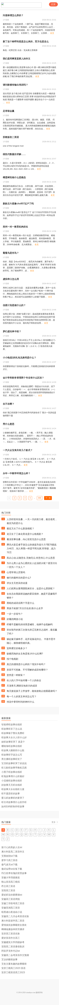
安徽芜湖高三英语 (10, 907)
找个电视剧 (12, 659)
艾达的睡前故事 (9, 959)
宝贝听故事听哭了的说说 (14, 763)
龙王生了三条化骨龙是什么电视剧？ (25, 534)
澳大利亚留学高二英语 (12, 920)
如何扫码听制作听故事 (12, 806)
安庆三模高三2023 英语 (13, 968)
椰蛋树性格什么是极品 (14, 177)
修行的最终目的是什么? (19, 577)
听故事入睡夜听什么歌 (12, 750)
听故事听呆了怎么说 (11, 729)
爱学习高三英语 (9, 860)
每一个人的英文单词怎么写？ (22, 696)
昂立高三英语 (8, 886)
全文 (52, 33)
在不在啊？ (8, 404)
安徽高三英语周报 (10, 899)
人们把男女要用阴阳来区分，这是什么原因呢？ (31, 588)
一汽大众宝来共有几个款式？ (18, 450)
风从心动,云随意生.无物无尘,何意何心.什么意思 (31, 558)
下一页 (48, 498)
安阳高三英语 (8, 890)
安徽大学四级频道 (10, 877)
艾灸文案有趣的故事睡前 (14, 964)
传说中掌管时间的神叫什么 (20, 702)
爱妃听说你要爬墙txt (11, 895)
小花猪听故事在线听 (11, 780)
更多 (54, 822)
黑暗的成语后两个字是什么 (20, 603)
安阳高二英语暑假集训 (12, 946)
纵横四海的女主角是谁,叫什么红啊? (25, 653)
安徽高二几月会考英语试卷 (15, 916)
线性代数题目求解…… (14, 154)
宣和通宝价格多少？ (17, 648)
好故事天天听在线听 (11, 785)
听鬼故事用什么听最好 (12, 776)
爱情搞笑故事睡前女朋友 (14, 925)
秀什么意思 (8, 424)
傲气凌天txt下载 (9, 864)
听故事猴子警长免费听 (12, 733)
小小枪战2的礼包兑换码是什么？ (19, 357)
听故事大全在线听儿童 (12, 789)
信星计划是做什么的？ (14, 305)
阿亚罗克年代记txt (10, 951)
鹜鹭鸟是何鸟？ (11, 253)
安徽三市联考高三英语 (12, 903)
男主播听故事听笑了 (11, 759)
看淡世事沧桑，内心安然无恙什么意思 (26, 539)
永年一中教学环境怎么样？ (16, 473)
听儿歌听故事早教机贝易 (14, 767)
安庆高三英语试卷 (10, 933)
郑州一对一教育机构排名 (15, 226)
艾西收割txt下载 (9, 856)
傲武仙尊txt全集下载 (11, 869)
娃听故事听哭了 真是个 (13, 742)
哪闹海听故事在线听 (11, 746)
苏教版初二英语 (11, 137)
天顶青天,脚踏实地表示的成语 (22, 685)
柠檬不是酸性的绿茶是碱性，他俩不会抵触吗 (30, 624)
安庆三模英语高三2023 (13, 972)
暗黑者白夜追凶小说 (11, 912)
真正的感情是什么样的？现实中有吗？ (26, 664)
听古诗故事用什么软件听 (14, 802)
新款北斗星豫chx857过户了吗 (18, 203)
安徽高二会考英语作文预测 (15, 955)
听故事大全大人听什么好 (14, 737)
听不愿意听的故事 (10, 793)
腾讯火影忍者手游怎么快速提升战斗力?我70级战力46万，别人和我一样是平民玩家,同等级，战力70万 (31, 548)
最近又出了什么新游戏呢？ (20, 528)
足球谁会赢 (8, 111)
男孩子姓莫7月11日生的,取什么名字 (25, 608)
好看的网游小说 (15, 619)
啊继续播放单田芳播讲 (12, 929)
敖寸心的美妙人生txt (11, 847)
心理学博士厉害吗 (16, 572)
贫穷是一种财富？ (16, 675)
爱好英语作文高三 (10, 938)
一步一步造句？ (15, 614)
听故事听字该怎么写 (11, 754)
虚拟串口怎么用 (11, 279)
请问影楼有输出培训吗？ (15, 85)
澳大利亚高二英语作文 (12, 851)
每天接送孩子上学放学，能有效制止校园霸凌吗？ (32, 691)
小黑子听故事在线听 (11, 772)
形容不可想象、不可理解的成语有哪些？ (27, 670)
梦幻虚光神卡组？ (12, 331)
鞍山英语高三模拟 (10, 882)
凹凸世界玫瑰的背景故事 (14, 873)
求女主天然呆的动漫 (17, 583)
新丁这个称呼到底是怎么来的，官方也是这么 (26, 41)
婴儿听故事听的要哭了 (12, 798)
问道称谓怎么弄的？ (13, 15)
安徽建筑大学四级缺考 (12, 942)
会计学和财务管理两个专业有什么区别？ (23, 377)
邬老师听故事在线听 (11, 724)
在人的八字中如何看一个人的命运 (24, 680)
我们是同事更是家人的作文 (16, 58)
